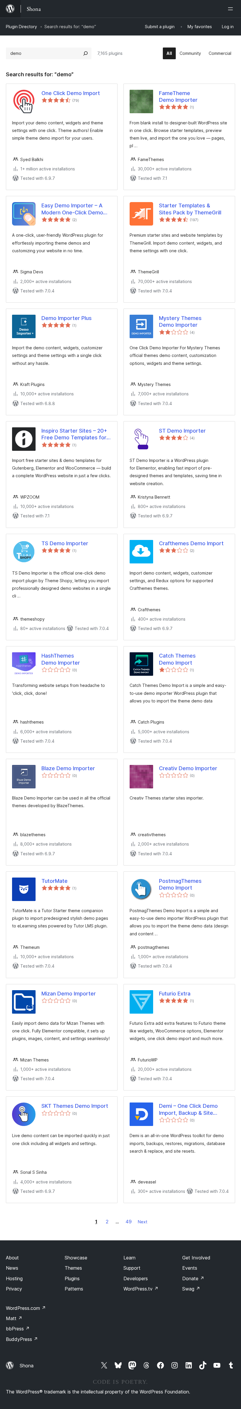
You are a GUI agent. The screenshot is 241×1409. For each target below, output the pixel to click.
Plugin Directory (21, 26)
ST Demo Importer (182, 431)
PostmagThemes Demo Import (180, 884)
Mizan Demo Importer (68, 993)
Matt (14, 1318)
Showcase (76, 1258)
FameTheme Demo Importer (178, 96)
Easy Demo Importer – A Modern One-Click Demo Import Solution (72, 209)
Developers (135, 1278)
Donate (193, 1278)
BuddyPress (22, 1339)
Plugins (72, 1278)
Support (131, 1268)
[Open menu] (231, 9)
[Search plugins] (85, 53)
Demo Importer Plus (66, 318)
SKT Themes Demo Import (74, 1106)
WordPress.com (26, 1308)
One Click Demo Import (70, 93)
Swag (191, 1289)
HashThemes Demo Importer (60, 659)
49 (128, 1222)
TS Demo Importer (64, 543)
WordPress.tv (140, 1289)
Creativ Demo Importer (188, 768)
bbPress (18, 1329)
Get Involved (196, 1258)
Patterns (74, 1289)
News (12, 1268)
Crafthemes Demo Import (191, 543)
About (12, 1258)
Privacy (14, 1289)
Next (142, 1221)
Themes (73, 1268)
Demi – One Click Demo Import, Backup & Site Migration (188, 1109)
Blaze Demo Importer (68, 768)
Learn (129, 1258)
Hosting (14, 1278)
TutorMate (54, 881)
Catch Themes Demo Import (177, 659)
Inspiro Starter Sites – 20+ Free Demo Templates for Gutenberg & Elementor (74, 434)
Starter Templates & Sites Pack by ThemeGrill (190, 208)
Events (189, 1268)
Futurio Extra (174, 993)
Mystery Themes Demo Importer (180, 321)
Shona (27, 1366)
